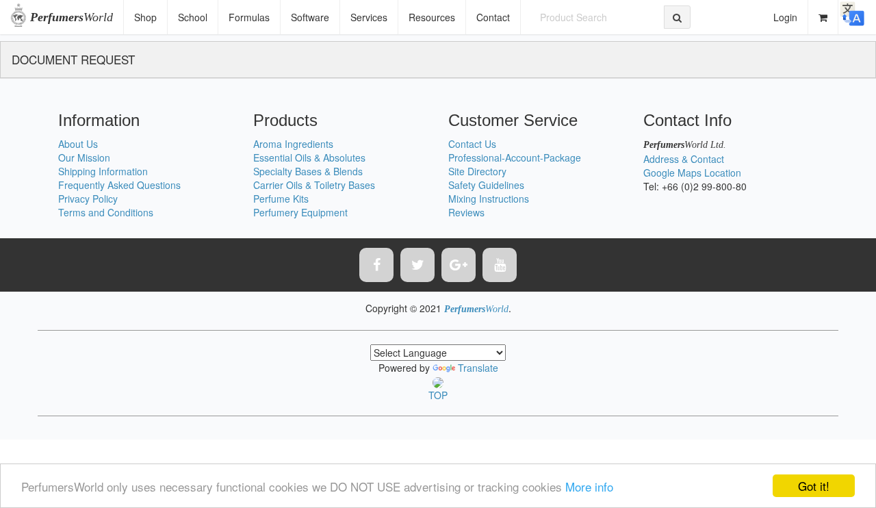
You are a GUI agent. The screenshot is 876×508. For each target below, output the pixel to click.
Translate (478, 367)
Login (785, 17)
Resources (432, 17)
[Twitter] (417, 265)
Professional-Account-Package (514, 157)
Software (310, 17)
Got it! (813, 485)
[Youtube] (499, 265)
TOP (438, 395)
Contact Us (472, 144)
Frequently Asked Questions (119, 185)
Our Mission (84, 157)
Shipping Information (103, 171)
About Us (78, 144)
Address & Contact (683, 159)
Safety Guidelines (486, 185)
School (192, 17)
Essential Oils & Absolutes (309, 157)
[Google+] (458, 265)
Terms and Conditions (105, 212)
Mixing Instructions (488, 198)
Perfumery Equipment (300, 212)
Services (368, 17)
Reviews (466, 212)
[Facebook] (376, 265)
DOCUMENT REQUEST (73, 59)
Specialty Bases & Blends (308, 171)
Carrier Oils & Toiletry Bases (314, 185)
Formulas (249, 17)
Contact (493, 17)
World (71, 17)
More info (589, 486)
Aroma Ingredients (293, 144)
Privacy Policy (88, 198)
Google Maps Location (692, 172)
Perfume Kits (281, 198)
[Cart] (823, 17)
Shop (145, 17)
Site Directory (477, 171)
